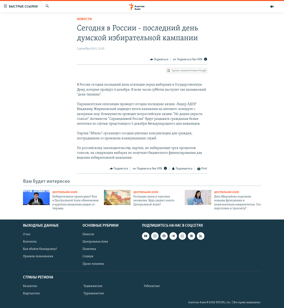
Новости (84, 19)
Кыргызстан (31, 293)
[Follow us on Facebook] (164, 236)
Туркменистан (93, 293)
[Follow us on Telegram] (173, 236)
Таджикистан (92, 286)
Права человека (93, 263)
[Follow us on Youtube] (145, 236)
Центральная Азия (64, 192)
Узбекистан (152, 286)
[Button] (159, 59)
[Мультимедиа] (272, 6)
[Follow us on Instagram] (154, 236)
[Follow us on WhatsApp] (182, 236)
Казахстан (30, 286)
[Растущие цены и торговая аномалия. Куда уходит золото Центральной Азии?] (117, 197)
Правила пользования (38, 256)
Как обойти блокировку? (40, 249)
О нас (27, 234)
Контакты (30, 241)
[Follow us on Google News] (191, 236)
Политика (89, 249)
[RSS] (200, 236)
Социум (87, 256)
